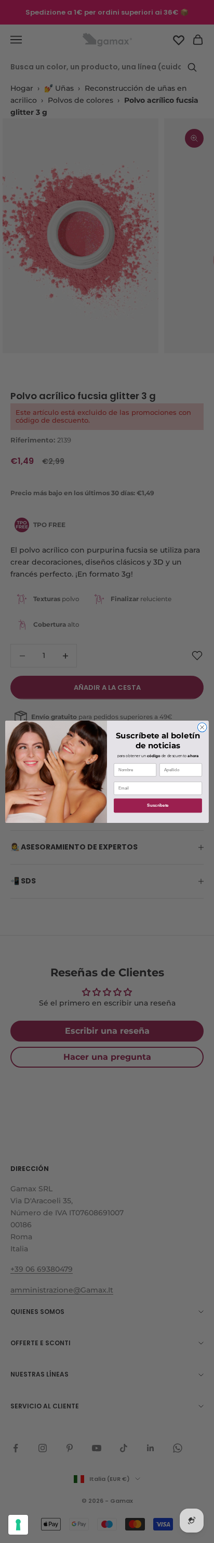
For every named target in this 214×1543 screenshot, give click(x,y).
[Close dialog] (202, 727)
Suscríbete (157, 805)
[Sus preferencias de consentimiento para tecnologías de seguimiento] (18, 1525)
